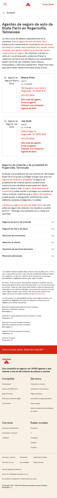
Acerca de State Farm (10, 389)
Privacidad (23, 457)
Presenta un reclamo (38, 384)
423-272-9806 (27, 95)
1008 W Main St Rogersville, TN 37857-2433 (33, 132)
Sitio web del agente (31, 99)
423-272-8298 (27, 139)
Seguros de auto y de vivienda (16, 222)
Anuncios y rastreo (8, 457)
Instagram (34, 438)
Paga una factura (36, 394)
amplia (44, 47)
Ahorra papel (35, 403)
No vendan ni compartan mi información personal (19, 479)
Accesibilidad (24, 462)
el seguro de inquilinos (41, 194)
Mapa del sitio (38, 462)
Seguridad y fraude (40, 457)
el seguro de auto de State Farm (31, 41)
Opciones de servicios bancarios (17, 249)
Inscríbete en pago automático (41, 398)
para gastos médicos (21, 50)
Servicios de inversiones (13, 235)
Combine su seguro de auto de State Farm (22, 205)
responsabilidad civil (30, 47)
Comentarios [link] (6, 403)
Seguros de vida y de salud (15, 229)
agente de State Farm (38, 294)
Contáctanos (6, 384)
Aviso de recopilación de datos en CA (15, 474)
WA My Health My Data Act (11, 469)
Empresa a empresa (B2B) (11, 398)
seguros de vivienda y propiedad (17, 180)
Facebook (34, 428)
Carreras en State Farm (10, 428)
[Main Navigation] (5, 4)
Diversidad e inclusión (9, 433)
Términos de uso (8, 462)
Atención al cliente (11, 242)
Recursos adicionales (12, 256)
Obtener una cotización (32, 105)
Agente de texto (28, 108)
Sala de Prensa (7, 394)
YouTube (33, 447)
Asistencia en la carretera (40, 389)
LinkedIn (33, 442)
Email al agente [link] (28, 102)
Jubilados (5, 438)
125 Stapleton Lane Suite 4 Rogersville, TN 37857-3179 (33, 89)
